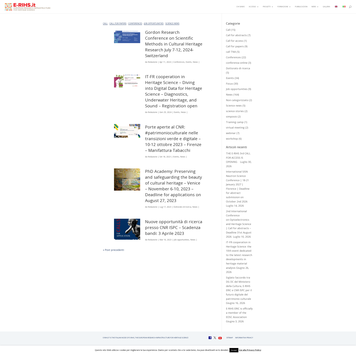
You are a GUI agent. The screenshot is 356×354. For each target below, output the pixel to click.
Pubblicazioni (301, 7)
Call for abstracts (236, 35)
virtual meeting (235, 127)
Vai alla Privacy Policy (250, 350)
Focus (229, 83)
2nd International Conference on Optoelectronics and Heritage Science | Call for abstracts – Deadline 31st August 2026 (238, 224)
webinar (231, 133)
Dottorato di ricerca (182, 207)
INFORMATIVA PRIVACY (244, 337)
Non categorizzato (237, 100)
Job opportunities (154, 23)
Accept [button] (234, 350)
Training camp (234, 122)
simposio (231, 116)
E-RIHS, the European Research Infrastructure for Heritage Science (158, 337)
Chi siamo (240, 7)
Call (105, 23)
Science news (172, 23)
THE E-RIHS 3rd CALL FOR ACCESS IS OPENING (238, 158)
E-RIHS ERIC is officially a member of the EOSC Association (239, 313)
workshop (232, 138)
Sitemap (229, 337)
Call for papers (117, 23)
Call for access (234, 40)
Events (189, 62)
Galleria (326, 7)
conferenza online (236, 62)
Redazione (152, 62)
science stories (235, 111)
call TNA (231, 51)
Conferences (135, 23)
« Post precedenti (113, 250)
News (195, 62)
